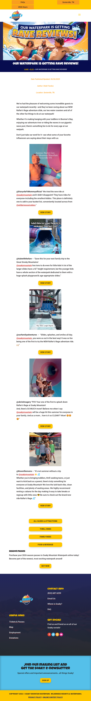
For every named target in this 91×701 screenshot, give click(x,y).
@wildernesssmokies (25, 205)
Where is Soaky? (54, 604)
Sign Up (45, 680)
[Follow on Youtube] (61, 634)
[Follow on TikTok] (53, 634)
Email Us (51, 598)
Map (11, 627)
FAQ (49, 609)
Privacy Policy (35, 697)
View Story (45, 212)
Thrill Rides (45, 529)
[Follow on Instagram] (57, 634)
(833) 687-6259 (54, 593)
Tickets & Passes (16, 622)
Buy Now (45, 566)
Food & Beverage (45, 545)
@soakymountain (24, 195)
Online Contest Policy (53, 697)
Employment (15, 632)
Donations (13, 638)
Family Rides (45, 537)
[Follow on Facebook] (49, 634)
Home (26, 69)
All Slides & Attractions (45, 521)
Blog (32, 69)
